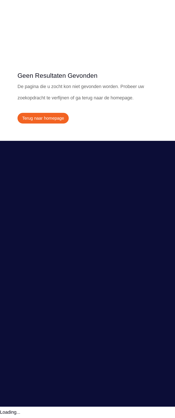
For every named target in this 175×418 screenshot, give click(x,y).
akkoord (89, 350)
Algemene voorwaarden (31, 222)
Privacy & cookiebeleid (49, 384)
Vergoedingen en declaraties (36, 217)
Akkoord (21, 372)
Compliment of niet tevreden (36, 211)
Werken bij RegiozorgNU (32, 261)
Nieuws (16, 244)
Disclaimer (75, 384)
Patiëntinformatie (25, 255)
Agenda (16, 249)
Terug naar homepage (43, 118)
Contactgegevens (25, 205)
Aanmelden (28, 297)
